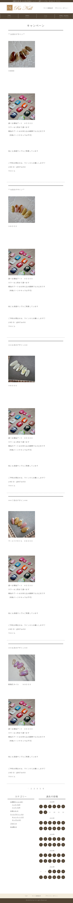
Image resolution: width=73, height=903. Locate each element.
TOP (26, 896)
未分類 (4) (13, 827)
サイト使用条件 (48, 8)
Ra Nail (19, 7)
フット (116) (16, 807)
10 (54, 828)
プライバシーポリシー (62, 8)
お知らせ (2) (14, 811)
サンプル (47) (16, 820)
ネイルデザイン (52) (17, 814)
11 (59, 828)
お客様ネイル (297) (16, 802)
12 (63, 828)
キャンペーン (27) (18, 817)
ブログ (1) (13, 823)
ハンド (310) (16, 805)
